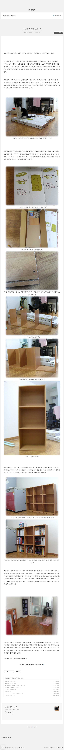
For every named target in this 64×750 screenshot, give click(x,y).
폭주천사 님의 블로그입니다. (12, 709)
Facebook (14, 747)
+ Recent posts (6, 737)
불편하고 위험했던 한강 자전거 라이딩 (14, 685)
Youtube (19, 747)
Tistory (51, 747)
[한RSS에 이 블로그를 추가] (43, 664)
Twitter (9, 747)
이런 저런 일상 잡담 (9, 689)
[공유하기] (10, 671)
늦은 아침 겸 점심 (9, 683)
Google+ (23, 747)
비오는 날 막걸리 (9, 695)
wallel (61, 747)
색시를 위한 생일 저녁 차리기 (12, 687)
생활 (13, 678)
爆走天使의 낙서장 (11, 707)
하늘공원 (7, 691)
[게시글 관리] (12, 671)
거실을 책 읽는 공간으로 (9, 15)
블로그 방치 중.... (9, 681)
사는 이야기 (7, 678)
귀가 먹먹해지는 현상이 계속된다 (13, 693)
